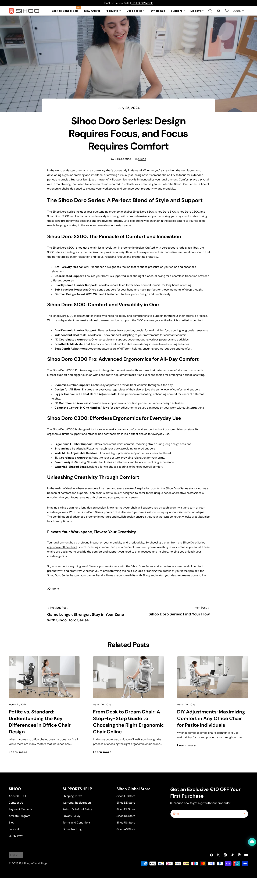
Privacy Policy (71, 816)
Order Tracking (72, 829)
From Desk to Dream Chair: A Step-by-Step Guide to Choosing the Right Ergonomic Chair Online (128, 722)
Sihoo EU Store (125, 796)
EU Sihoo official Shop (33, 863)
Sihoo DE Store (125, 802)
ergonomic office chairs (62, 547)
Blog (11, 822)
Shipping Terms (72, 796)
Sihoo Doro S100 (63, 316)
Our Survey (16, 836)
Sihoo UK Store (125, 816)
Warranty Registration (77, 802)
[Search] (210, 10)
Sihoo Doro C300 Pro (66, 370)
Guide (142, 159)
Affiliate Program (19, 816)
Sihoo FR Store (125, 809)
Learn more (18, 752)
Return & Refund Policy (77, 809)
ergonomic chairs (120, 211)
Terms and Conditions (77, 822)
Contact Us (16, 802)
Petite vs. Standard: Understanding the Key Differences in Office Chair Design (40, 722)
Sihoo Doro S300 (63, 247)
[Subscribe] (244, 813)
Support (14, 829)
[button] (238, 11)
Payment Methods (20, 809)
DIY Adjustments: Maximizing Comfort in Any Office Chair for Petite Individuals (211, 718)
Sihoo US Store (125, 822)
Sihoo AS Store (125, 829)
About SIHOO (17, 796)
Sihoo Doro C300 (63, 429)
